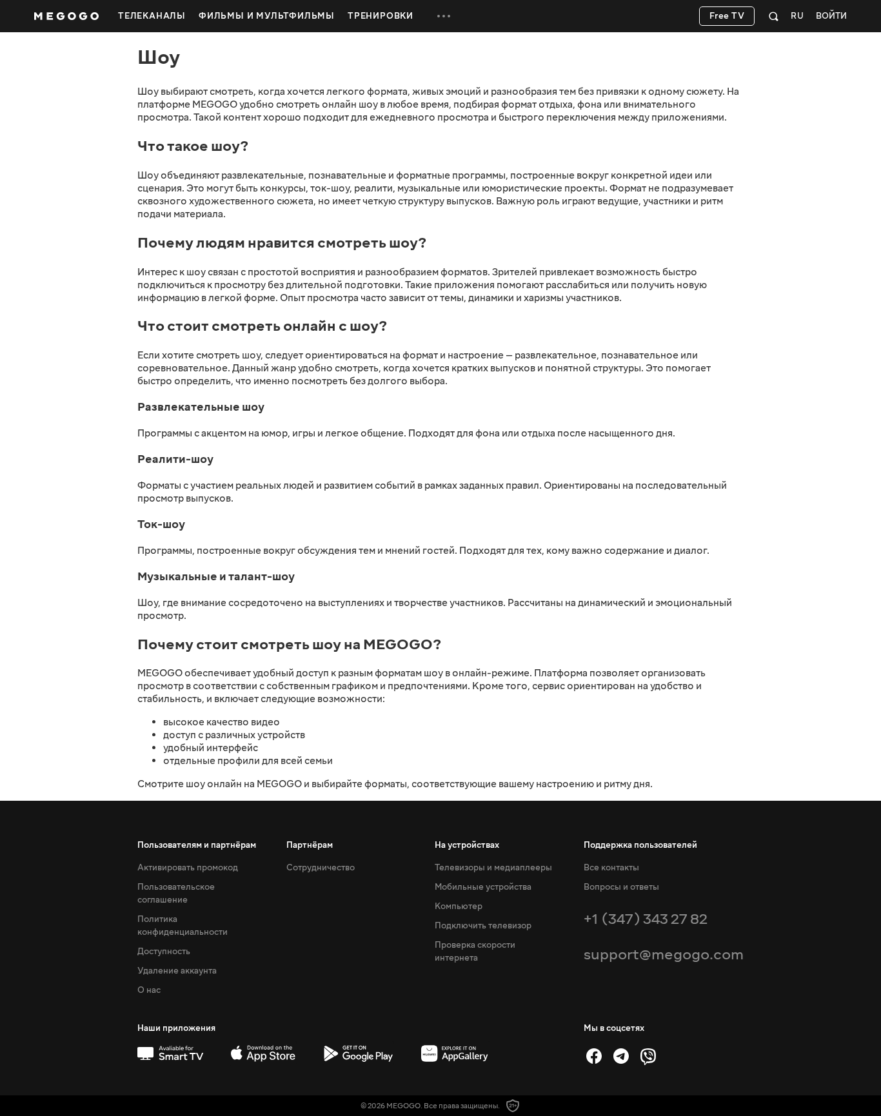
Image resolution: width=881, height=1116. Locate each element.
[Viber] (648, 1056)
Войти (831, 16)
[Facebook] (594, 1056)
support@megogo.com (664, 954)
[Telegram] (621, 1056)
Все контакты (611, 868)
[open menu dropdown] (444, 16)
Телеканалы (152, 16)
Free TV (727, 16)
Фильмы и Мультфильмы (267, 16)
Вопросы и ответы (621, 887)
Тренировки (380, 16)
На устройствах (467, 845)
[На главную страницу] (66, 16)
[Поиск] (773, 16)
